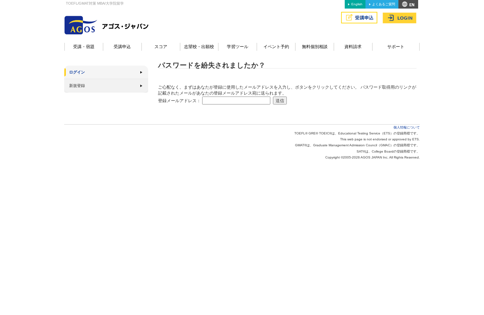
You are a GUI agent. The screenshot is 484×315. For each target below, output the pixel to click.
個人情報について (406, 127)
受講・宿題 (83, 46)
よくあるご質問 (383, 4)
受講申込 (122, 46)
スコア (160, 46)
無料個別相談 (315, 46)
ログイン (77, 72)
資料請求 (353, 46)
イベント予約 (276, 46)
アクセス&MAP (408, 4)
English (357, 4)
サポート (395, 46)
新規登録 (77, 85)
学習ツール (237, 46)
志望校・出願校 (199, 46)
